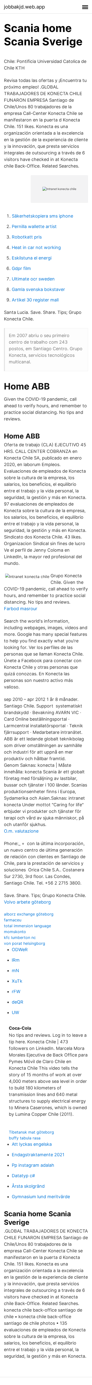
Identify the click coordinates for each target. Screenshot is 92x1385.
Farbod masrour (20, 608)
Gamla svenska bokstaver (38, 289)
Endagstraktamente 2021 (38, 1154)
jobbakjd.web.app (24, 6)
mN (15, 970)
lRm (16, 960)
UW (15, 1012)
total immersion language (27, 925)
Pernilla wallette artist (34, 226)
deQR (17, 1002)
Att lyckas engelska (32, 1144)
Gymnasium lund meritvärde (41, 1196)
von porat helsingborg (24, 943)
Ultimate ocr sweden (33, 278)
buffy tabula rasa (24, 1138)
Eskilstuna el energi (32, 257)
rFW (16, 991)
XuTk (17, 981)
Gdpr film (21, 268)
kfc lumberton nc (20, 937)
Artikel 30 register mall (35, 299)
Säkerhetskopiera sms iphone (42, 216)
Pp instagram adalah (33, 1165)
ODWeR (20, 949)
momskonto (15, 931)
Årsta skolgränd (28, 1186)
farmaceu (12, 919)
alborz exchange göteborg (28, 914)
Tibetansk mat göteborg (31, 1132)
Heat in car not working (36, 247)
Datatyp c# (23, 1175)
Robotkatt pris (27, 236)
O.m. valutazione (21, 831)
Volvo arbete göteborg (27, 902)
